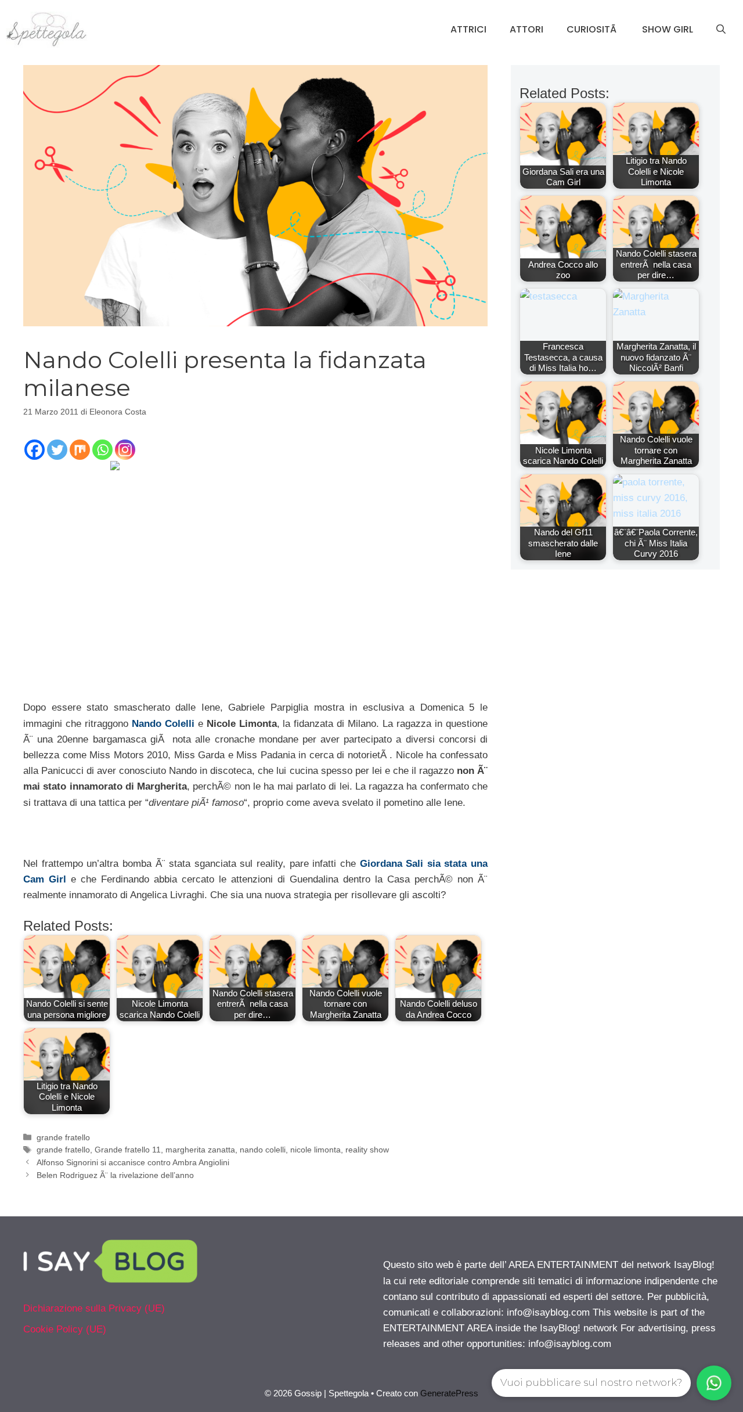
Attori (526, 29)
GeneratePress (449, 1393)
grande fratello (63, 1137)
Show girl (667, 29)
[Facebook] (34, 450)
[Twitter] (57, 450)
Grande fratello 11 (128, 1149)
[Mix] (80, 450)
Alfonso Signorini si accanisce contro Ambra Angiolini (133, 1162)
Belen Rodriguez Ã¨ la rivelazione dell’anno (115, 1175)
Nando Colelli (163, 723)
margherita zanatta (200, 1149)
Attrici (468, 29)
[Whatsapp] (102, 450)
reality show (367, 1149)
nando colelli (263, 1149)
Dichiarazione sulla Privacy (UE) (94, 1308)
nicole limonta (315, 1149)
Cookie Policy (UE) (64, 1329)
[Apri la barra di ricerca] (721, 29)
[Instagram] (125, 450)
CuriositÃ (593, 29)
